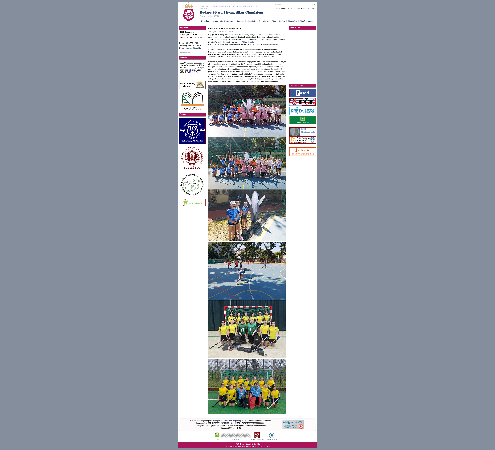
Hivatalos (240, 21)
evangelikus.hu (272, 439)
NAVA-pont (235, 439)
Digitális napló (306, 21)
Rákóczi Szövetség (257, 439)
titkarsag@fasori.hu (193, 48)
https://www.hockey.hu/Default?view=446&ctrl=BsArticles (253, 57)
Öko (217, 439)
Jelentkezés (264, 21)
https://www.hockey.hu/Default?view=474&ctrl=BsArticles (233, 42)
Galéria (282, 21)
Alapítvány (292, 21)
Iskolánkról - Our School (222, 21)
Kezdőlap (205, 21)
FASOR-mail (239, 444)
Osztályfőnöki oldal (253, 444)
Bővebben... (185, 52)
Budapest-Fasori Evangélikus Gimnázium (231, 12)
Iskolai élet (251, 21)
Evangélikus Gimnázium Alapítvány (227, 421)
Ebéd (274, 21)
